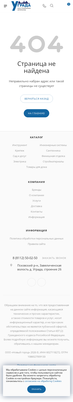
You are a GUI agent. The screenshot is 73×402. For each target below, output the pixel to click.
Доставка (36, 206)
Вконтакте (31, 282)
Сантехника (53, 150)
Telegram (41, 282)
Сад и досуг (19, 156)
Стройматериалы (53, 161)
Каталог (36, 137)
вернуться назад (37, 98)
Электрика (19, 161)
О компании (36, 195)
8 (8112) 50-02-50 (25, 257)
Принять (37, 389)
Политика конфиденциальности (36, 365)
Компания (36, 182)
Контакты (36, 211)
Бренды (36, 189)
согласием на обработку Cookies (43, 381)
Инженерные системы (53, 145)
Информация (36, 217)
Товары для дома (36, 167)
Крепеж (19, 150)
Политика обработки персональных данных (36, 238)
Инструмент (19, 145)
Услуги (37, 200)
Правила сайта (36, 244)
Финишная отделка (53, 156)
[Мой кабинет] (59, 6)
